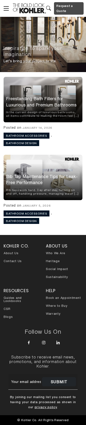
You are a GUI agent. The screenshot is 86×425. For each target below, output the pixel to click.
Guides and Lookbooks (13, 299)
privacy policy (46, 407)
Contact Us (13, 261)
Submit (59, 382)
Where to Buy (56, 305)
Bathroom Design (21, 143)
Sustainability (57, 276)
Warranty (53, 313)
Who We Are (55, 253)
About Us (11, 253)
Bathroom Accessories (26, 135)
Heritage (53, 261)
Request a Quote (64, 8)
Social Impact (57, 269)
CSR (7, 308)
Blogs (8, 316)
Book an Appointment (63, 297)
